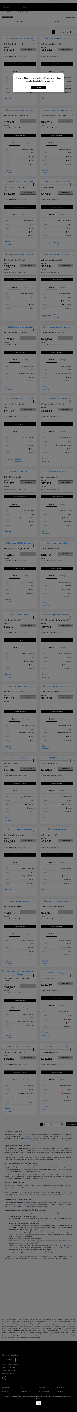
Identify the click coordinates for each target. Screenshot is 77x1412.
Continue (38, 87)
